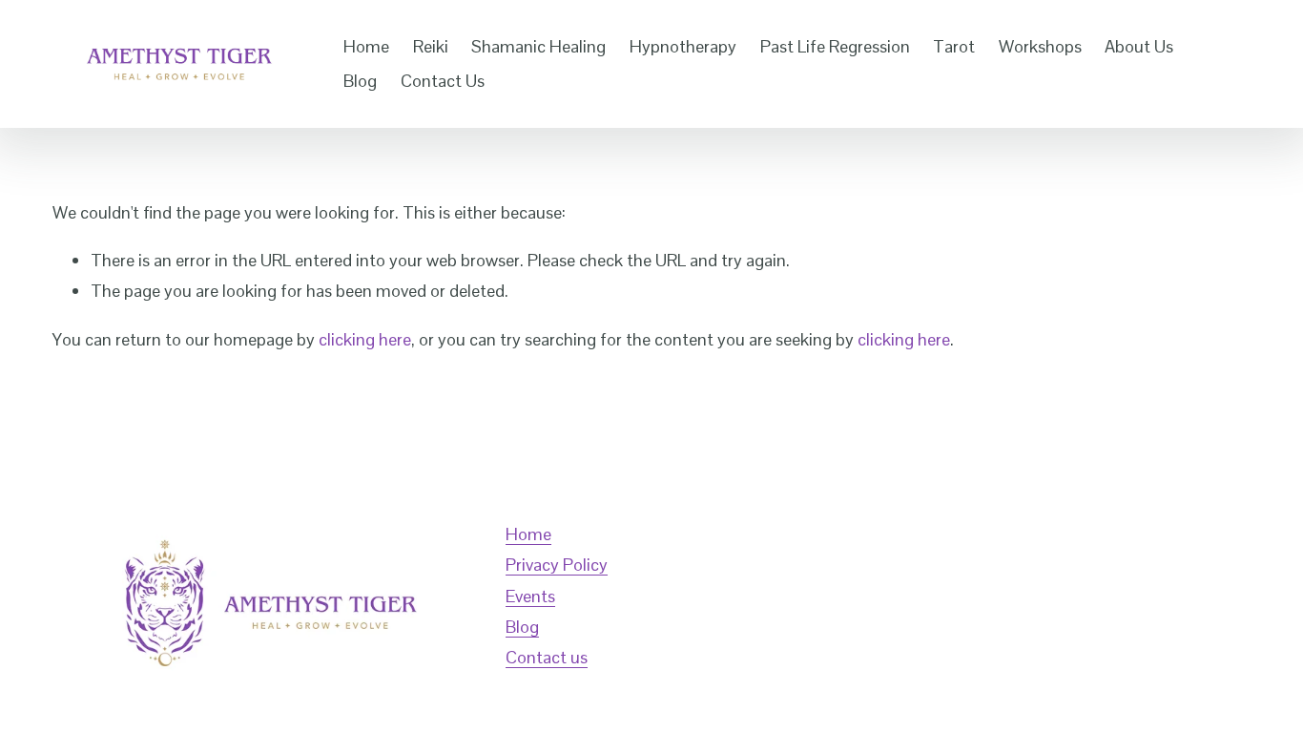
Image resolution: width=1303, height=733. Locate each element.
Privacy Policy (557, 565)
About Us (1139, 46)
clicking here (365, 339)
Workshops (1040, 46)
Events (530, 596)
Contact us (547, 657)
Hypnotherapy (683, 46)
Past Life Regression (835, 46)
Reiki (430, 46)
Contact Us (443, 81)
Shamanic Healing (538, 46)
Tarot (954, 46)
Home (366, 46)
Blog (360, 81)
